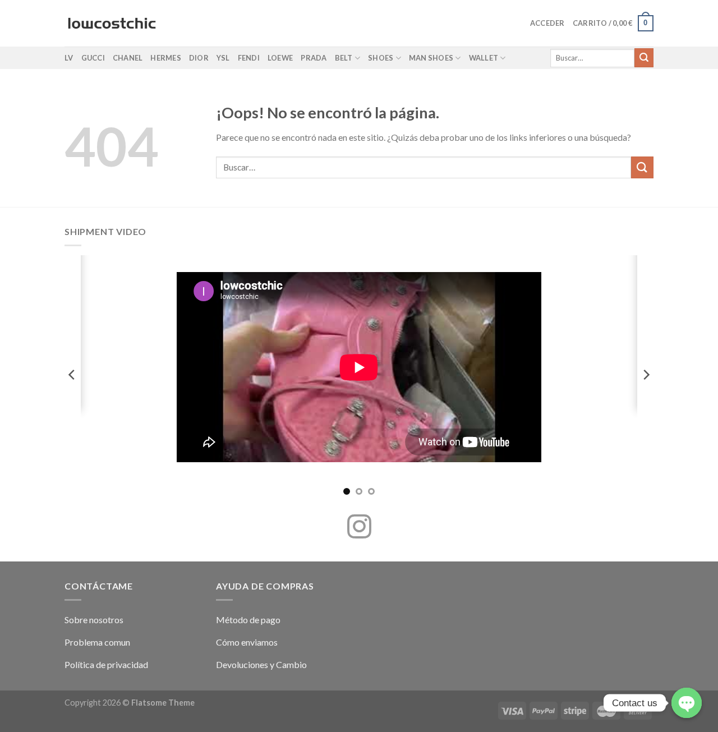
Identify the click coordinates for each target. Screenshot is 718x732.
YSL (223, 57)
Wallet (484, 57)
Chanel (128, 57)
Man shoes (431, 57)
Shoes (380, 57)
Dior (199, 57)
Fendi (249, 57)
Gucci (93, 57)
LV (69, 57)
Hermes (165, 57)
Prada (313, 57)
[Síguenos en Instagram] (359, 528)
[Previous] (72, 374)
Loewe (280, 57)
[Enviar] (643, 57)
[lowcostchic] (112, 23)
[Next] (645, 374)
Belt (344, 57)
